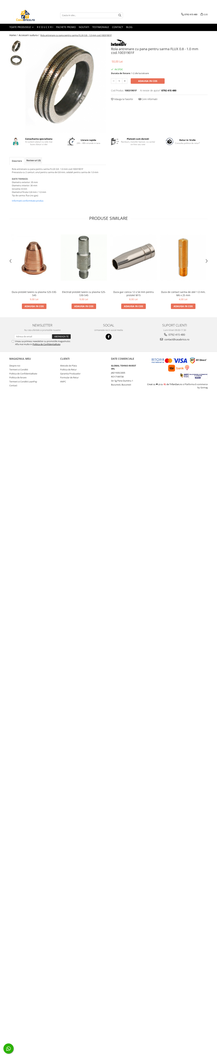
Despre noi (14, 365)
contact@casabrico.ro (176, 339)
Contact (117, 27)
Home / (13, 35)
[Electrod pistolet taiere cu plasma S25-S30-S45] (84, 257)
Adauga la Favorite (123, 99)
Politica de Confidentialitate (46, 344)
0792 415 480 (176, 334)
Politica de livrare (17, 377)
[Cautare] (120, 15)
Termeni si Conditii (18, 369)
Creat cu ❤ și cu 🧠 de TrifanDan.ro (165, 384)
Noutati (84, 27)
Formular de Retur (69, 377)
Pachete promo (66, 27)
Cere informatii (149, 99)
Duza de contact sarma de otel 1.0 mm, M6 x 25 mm (183, 293)
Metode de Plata (68, 365)
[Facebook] (109, 337)
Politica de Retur (68, 369)
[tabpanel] (65, 86)
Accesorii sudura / (29, 35)
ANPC (63, 381)
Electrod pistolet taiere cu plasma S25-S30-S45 (84, 293)
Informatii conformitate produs (27, 200)
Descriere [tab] (17, 160)
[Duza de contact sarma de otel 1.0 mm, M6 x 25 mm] (183, 257)
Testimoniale (100, 27)
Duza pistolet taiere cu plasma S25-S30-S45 (34, 293)
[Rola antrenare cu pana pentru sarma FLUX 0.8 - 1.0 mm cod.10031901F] (65, 86)
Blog (129, 27)
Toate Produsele (20, 27)
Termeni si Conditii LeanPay (23, 381)
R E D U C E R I (45, 27)
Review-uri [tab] (33, 160)
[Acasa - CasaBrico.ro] (26, 15)
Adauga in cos (147, 81)
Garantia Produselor (70, 373)
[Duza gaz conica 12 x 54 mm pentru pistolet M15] (133, 257)
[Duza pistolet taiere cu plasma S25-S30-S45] (34, 257)
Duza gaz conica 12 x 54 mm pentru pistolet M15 (133, 293)
